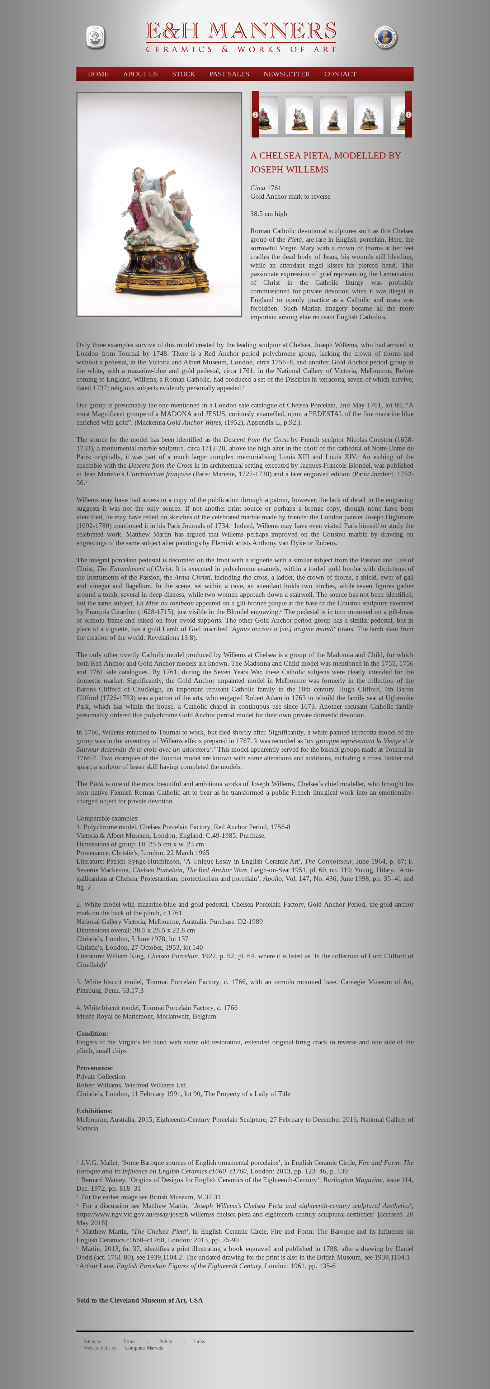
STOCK (183, 74)
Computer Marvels (144, 1348)
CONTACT (340, 74)
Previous (255, 115)
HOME (98, 74)
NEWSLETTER (287, 74)
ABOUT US (140, 74)
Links (199, 1341)
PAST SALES (229, 74)
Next (408, 115)
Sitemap (92, 1341)
